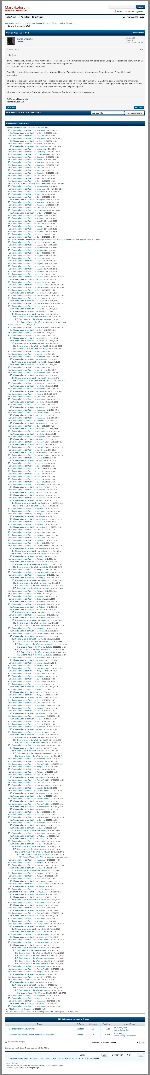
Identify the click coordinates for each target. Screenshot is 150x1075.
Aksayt (39, 458)
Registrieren (37, 17)
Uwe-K (39, 468)
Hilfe (141, 11)
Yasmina (40, 394)
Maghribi (47, 184)
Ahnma (41, 777)
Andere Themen (65, 23)
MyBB (41, 1065)
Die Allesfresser (12, 1009)
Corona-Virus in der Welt (16, 128)
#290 (141, 49)
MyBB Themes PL (20, 1068)
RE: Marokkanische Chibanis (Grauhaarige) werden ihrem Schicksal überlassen (41, 239)
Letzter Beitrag (119, 1030)
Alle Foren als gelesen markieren (66, 1058)
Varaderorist (24, 39)
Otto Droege (43, 146)
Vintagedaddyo (34, 1068)
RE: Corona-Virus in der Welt (20, 130)
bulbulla (39, 144)
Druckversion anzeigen (16, 1042)
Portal (119, 11)
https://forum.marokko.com (17, 1058)
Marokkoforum (42, 191)
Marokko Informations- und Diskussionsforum (23, 23)
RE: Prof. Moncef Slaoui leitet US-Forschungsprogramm (29, 1011)
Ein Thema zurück (15, 112)
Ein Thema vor (32, 112)
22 (93, 1029)
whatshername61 (43, 189)
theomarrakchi (44, 391)
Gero (33, 128)
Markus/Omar (131, 1036)
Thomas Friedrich (43, 277)
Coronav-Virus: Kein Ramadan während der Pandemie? (32, 1035)
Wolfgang (40, 508)
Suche (131, 11)
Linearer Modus (138, 33)
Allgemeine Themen (50, 23)
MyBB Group (58, 1065)
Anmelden (25, 17)
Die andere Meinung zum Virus (22, 1029)
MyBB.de (26, 1065)
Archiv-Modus (45, 1058)
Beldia (39, 282)
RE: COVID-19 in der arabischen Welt (24, 184)
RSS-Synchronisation (90, 1058)
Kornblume (40, 157)
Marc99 (41, 309)
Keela (39, 908)
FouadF (39, 226)
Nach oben (34, 1058)
